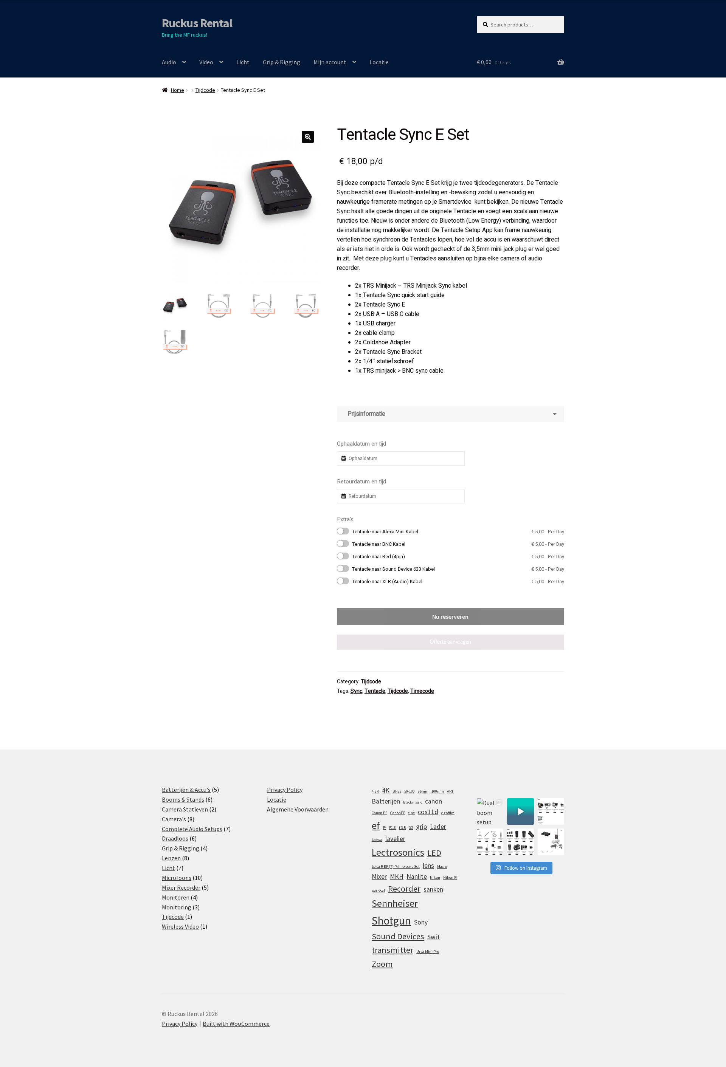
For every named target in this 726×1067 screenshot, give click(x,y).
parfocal (378, 890)
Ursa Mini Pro (427, 951)
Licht (243, 62)
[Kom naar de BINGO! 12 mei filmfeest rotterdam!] (520, 811)
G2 (411, 827)
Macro (442, 866)
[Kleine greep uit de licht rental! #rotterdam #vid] (551, 811)
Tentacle (375, 691)
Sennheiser (395, 903)
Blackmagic (412, 802)
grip (421, 826)
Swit (433, 937)
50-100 (409, 791)
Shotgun (391, 921)
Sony (421, 922)
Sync (356, 691)
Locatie (379, 62)
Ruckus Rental (197, 23)
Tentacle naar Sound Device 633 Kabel (458, 569)
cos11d (428, 812)
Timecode (422, 691)
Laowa (377, 839)
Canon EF (379, 812)
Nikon (435, 877)
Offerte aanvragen (450, 642)
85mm (423, 791)
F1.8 (392, 827)
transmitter (392, 950)
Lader (438, 826)
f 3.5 (402, 827)
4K (385, 790)
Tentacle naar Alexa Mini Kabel (458, 531)
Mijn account (329, 62)
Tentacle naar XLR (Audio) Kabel (458, 581)
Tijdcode (205, 90)
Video (206, 62)
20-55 (396, 791)
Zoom (382, 964)
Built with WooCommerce (236, 1023)
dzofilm (448, 812)
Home (177, 90)
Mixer (379, 876)
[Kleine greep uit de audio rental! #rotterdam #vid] (490, 842)
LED (434, 852)
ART (450, 791)
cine (411, 812)
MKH (396, 876)
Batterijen (386, 801)
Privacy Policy (284, 789)
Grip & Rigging (281, 62)
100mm (437, 791)
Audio (169, 62)
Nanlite (416, 876)
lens (428, 865)
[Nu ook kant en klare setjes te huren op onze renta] (551, 842)
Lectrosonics (398, 852)
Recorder (404, 888)
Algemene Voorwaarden (298, 809)
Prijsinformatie (364, 413)
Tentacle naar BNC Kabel (458, 544)
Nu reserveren (450, 616)
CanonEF (397, 812)
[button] (308, 137)
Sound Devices (398, 936)
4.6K (375, 791)
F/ (384, 827)
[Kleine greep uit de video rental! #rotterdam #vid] (520, 842)
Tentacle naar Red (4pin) (458, 556)
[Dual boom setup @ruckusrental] (490, 811)
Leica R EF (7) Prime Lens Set (396, 866)
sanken (433, 889)
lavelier (395, 839)
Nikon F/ (450, 877)
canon (433, 801)
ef (376, 825)
